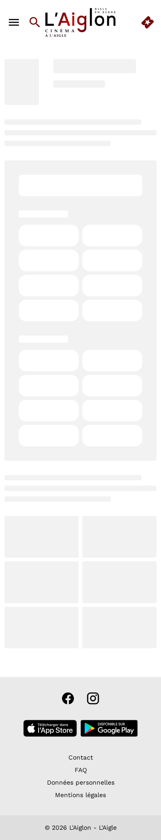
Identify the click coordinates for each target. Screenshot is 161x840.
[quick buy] (147, 22)
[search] (35, 22)
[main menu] (14, 22)
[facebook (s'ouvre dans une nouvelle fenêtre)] (68, 698)
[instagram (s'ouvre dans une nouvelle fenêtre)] (93, 698)
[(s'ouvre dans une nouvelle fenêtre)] (50, 728)
